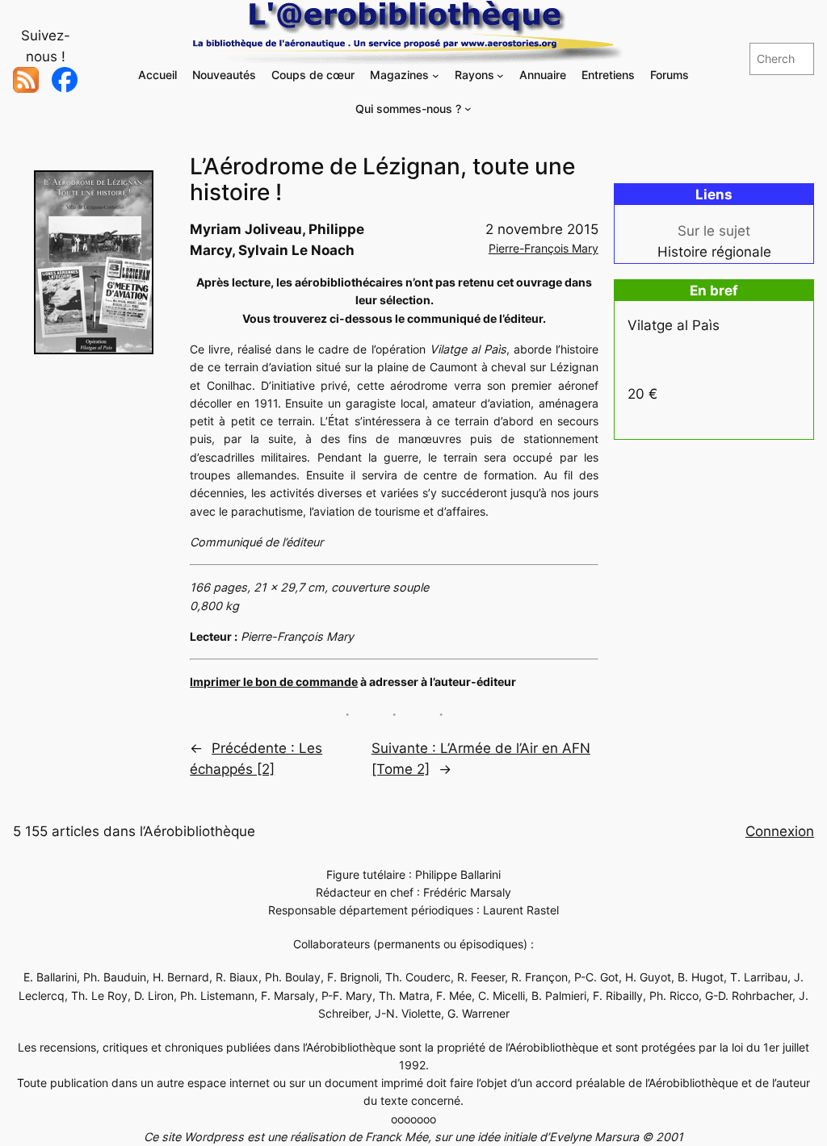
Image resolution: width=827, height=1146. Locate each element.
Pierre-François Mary (543, 248)
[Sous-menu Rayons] (500, 75)
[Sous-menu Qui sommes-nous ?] (468, 108)
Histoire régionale (714, 252)
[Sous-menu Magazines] (435, 75)
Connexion (779, 831)
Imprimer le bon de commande (274, 681)
